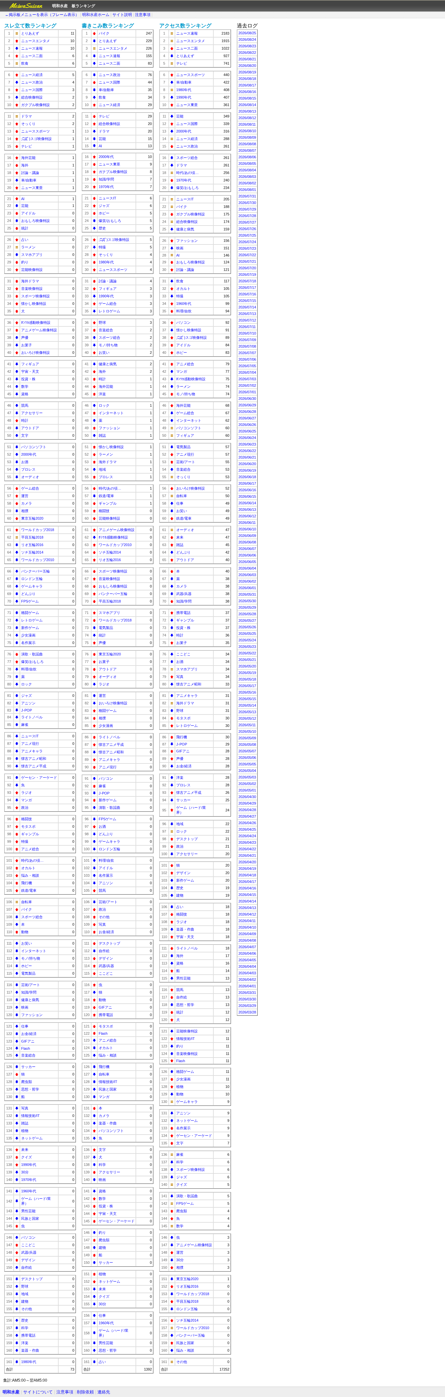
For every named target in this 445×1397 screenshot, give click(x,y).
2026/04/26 (247, 823)
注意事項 (143, 14)
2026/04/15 (247, 895)
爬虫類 (26, 1082)
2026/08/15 (247, 98)
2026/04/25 (247, 829)
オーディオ (30, 477)
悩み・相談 (30, 875)
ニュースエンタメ (35, 41)
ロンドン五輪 (32, 579)
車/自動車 (28, 180)
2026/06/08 (247, 542)
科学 (24, 1328)
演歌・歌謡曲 (32, 654)
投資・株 (28, 379)
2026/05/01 (247, 790)
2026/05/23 (247, 647)
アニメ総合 (30, 849)
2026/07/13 (247, 314)
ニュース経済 (32, 75)
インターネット (33, 951)
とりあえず (30, 33)
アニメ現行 (30, 744)
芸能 (24, 206)
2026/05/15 (247, 699)
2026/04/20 (247, 862)
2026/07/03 (247, 379)
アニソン (28, 703)
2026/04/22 (247, 849)
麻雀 (24, 725)
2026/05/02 (247, 784)
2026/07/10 (247, 333)
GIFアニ (28, 1041)
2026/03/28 (247, 1012)
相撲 (24, 511)
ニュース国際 (32, 90)
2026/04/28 (247, 810)
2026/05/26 (247, 627)
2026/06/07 (247, 549)
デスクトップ (32, 1279)
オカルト (28, 868)
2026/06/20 (247, 464)
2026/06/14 (247, 503)
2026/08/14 (247, 105)
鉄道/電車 (28, 890)
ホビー (26, 966)
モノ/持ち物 (30, 958)
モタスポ (28, 826)
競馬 (24, 405)
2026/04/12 (247, 914)
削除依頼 (85, 1391)
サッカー (28, 1067)
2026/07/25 (247, 235)
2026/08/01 (247, 190)
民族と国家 (30, 1218)
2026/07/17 (247, 288)
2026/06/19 (247, 470)
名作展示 (28, 643)
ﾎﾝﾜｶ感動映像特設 (35, 322)
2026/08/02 (247, 183)
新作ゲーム (30, 628)
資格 (24, 394)
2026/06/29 (247, 405)
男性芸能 (28, 1211)
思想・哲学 (30, 1089)
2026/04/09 (247, 934)
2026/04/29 (247, 803)
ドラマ (26, 116)
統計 (24, 228)
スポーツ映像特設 (35, 296)
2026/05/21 (247, 660)
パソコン (28, 1237)
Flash (25, 1048)
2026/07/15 (247, 301)
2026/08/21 (247, 59)
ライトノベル (32, 717)
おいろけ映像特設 (35, 352)
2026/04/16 (247, 888)
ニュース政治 (32, 82)
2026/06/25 (247, 431)
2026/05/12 (247, 718)
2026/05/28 (247, 614)
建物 (24, 1301)
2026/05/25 (247, 634)
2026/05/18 (247, 679)
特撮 (24, 841)
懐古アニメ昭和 (33, 759)
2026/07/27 (247, 222)
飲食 (24, 63)
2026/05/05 (247, 764)
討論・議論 (30, 173)
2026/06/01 (247, 588)
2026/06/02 (247, 581)
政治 (24, 807)
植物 (24, 1131)
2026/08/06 (247, 157)
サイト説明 (122, 14)
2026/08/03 (247, 177)
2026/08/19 (247, 72)
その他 (26, 1309)
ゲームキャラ (32, 586)
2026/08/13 (247, 111)
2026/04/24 (247, 836)
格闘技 (26, 819)
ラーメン (28, 247)
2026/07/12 (247, 320)
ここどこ (28, 1245)
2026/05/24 (247, 640)
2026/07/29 (247, 209)
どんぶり (28, 594)
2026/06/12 (247, 516)
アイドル (28, 213)
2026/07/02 (247, 385)
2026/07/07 (247, 353)
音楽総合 (28, 1055)
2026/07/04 (247, 372)
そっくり (28, 124)
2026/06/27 (247, 418)
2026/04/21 (247, 855)
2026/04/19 (247, 869)
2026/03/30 (247, 999)
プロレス (28, 469)
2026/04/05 (247, 960)
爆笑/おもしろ (32, 662)
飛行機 (26, 883)
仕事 (24, 1026)
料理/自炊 (28, 669)
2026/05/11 (247, 725)
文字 (24, 435)
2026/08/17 (247, 85)
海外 (24, 165)
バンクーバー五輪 (35, 571)
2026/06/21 (247, 457)
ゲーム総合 (30, 488)
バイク (26, 909)
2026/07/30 (247, 203)
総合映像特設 (32, 97)
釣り (24, 262)
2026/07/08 (247, 346)
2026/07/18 (247, 281)
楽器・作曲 (30, 1350)
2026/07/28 (247, 216)
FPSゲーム (30, 601)
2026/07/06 (247, 359)
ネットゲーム (32, 1138)
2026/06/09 (247, 536)
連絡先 (103, 1391)
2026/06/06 (247, 555)
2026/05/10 (247, 731)
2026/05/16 (247, 692)
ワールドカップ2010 (37, 560)
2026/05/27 (247, 620)
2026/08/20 (247, 66)
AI (22, 199)
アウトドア (30, 428)
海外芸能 (28, 158)
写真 (24, 1108)
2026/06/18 (247, 477)
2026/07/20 (247, 268)
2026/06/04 (247, 568)
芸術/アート (30, 985)
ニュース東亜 (32, 188)
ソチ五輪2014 (32, 552)
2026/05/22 (247, 653)
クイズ (26, 1157)
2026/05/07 (247, 751)
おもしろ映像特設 (35, 221)
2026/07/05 (247, 366)
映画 (24, 1007)
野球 (24, 1286)
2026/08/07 (247, 150)
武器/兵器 (28, 1252)
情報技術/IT (30, 1116)
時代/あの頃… (32, 860)
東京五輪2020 (32, 518)
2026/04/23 (247, 842)
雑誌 (24, 1123)
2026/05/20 (247, 666)
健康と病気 (30, 1000)
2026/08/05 (247, 163)
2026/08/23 (247, 46)
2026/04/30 (247, 797)
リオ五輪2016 (32, 545)
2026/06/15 (247, 496)
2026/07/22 (247, 255)
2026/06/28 (247, 412)
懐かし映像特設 (33, 304)
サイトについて (38, 1391)
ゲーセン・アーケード (39, 777)
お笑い (26, 943)
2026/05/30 (247, 601)
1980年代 (28, 1362)
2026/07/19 (247, 274)
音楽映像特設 (32, 288)
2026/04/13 (247, 908)
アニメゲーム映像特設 (39, 330)
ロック (26, 684)
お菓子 (26, 345)
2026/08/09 (247, 137)
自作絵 (26, 1267)
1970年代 (28, 1180)
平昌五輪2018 (32, 537)
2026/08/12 (247, 118)
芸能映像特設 (32, 270)
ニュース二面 (32, 56)
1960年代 (28, 1191)
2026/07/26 (247, 229)
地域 (24, 1294)
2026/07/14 (247, 307)
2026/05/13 (247, 712)
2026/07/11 (247, 327)
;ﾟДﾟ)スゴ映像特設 (36, 139)
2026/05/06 (247, 758)
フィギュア (30, 364)
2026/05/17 (247, 686)
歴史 (24, 1320)
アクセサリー (32, 413)
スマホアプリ (32, 255)
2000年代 (28, 454)
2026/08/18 (247, 79)
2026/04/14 (247, 901)
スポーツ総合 (32, 917)
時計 (24, 420)
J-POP (26, 710)
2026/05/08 (247, 744)
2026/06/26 (247, 425)
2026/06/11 (247, 523)
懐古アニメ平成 (33, 766)
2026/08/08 (247, 144)
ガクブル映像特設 (35, 105)
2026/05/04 (247, 771)
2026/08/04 (247, 170)
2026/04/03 (247, 973)
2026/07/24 (247, 242)
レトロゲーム (32, 620)
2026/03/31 (247, 993)
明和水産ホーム (95, 14)
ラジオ (26, 792)
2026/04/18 (247, 875)
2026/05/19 (247, 673)
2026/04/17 (247, 882)
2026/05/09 (247, 738)
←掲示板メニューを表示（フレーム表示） (42, 14)
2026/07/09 (247, 340)
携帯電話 (28, 1335)
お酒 (24, 462)
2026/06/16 (247, 490)
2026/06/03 (247, 575)
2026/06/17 (247, 483)
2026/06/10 (247, 529)
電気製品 (28, 973)
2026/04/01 (247, 986)
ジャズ (26, 696)
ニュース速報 (32, 48)
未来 (24, 1150)
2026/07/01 (247, 392)
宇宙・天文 (30, 371)
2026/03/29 (247, 1006)
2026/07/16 (247, 294)
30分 (25, 1172)
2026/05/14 (247, 705)
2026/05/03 (247, 777)
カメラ (26, 503)
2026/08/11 (247, 124)
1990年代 (28, 1165)
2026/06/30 (247, 398)
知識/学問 (28, 992)
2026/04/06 (247, 953)
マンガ (26, 800)
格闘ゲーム (30, 613)
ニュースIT (30, 736)
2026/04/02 (247, 979)
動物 (24, 932)
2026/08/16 (247, 92)
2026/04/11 (247, 921)
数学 (24, 386)
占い (24, 240)
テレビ (26, 146)
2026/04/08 (247, 940)
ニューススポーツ (35, 131)
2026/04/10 (247, 927)
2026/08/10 (247, 131)
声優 (24, 337)
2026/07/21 (247, 261)
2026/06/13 (247, 509)
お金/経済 (28, 1034)
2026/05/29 (247, 607)
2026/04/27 (247, 816)
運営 (24, 496)
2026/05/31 (247, 594)
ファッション (32, 1015)
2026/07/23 (247, 248)
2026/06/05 (247, 562)
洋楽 (24, 1343)
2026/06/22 (247, 451)
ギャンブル (30, 834)
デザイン (28, 1260)
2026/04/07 (247, 947)
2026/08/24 (247, 39)
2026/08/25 (247, 33)
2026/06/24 (247, 438)
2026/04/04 (247, 966)
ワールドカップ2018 (37, 530)
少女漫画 (28, 635)
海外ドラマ (30, 281)
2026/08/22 (247, 53)
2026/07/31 (247, 196)
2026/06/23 (247, 444)
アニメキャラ (32, 751)
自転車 (26, 902)
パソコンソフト (33, 447)
